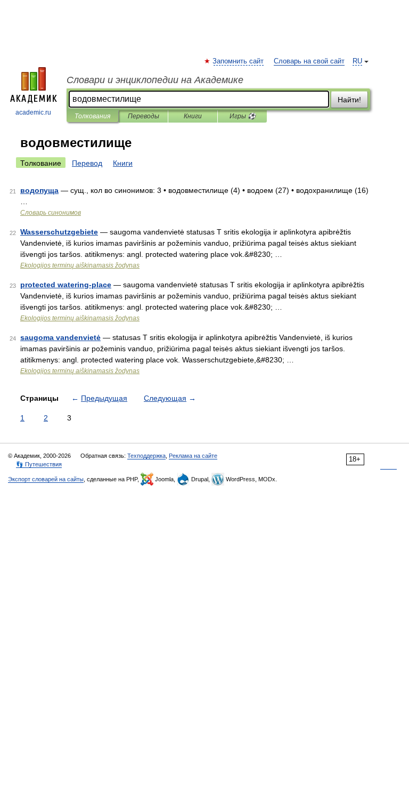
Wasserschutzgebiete (59, 232)
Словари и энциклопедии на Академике (155, 80)
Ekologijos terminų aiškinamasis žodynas (80, 265)
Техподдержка (146, 455)
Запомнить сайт (239, 61)
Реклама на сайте (193, 455)
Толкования (92, 116)
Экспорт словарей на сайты (46, 479)
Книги (193, 116)
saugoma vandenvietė (60, 337)
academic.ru (33, 112)
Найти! (349, 99)
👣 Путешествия (39, 464)
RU (357, 61)
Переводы (143, 116)
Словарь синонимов (50, 212)
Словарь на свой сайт (309, 61)
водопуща (39, 190)
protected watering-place (65, 284)
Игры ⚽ (243, 116)
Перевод (87, 163)
